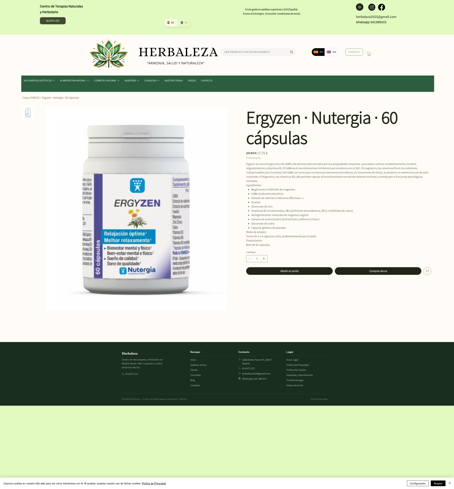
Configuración (418, 483)
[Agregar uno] (263, 258)
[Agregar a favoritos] (427, 271)
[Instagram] (371, 7)
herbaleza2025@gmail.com (376, 16)
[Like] (359, 6)
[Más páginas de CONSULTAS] (158, 80)
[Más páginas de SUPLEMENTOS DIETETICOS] (54, 80)
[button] (369, 54)
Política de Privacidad (154, 483)
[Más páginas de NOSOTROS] (138, 80)
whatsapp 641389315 (371, 22)
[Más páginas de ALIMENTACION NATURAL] (88, 80)
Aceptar (438, 483)
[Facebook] (381, 7)
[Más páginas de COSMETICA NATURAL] (118, 80)
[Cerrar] (450, 483)
